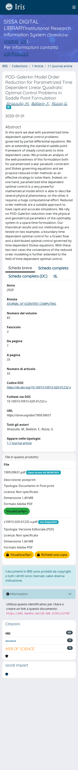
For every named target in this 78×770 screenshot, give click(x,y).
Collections (20, 66)
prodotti (11, 40)
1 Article (37, 66)
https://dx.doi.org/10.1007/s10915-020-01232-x (39, 387)
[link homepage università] (17, 7)
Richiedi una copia (53, 555)
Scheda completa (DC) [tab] (28, 276)
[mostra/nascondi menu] (74, 7)
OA (24, 40)
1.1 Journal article (60, 66)
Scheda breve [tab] (20, 267)
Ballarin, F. (40, 103)
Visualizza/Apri (16, 511)
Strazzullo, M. (17, 103)
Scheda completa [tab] (53, 268)
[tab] (56, 276)
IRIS (5, 66)
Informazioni (18, 594)
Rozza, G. (59, 103)
